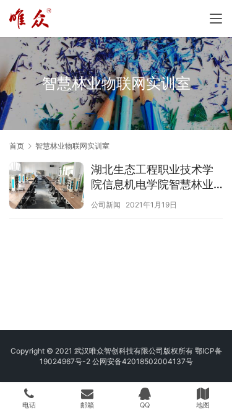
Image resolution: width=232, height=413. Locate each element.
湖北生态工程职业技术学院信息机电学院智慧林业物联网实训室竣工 (152, 177)
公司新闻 (106, 204)
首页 (16, 145)
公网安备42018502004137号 (142, 361)
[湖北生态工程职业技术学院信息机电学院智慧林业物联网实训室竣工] (46, 187)
